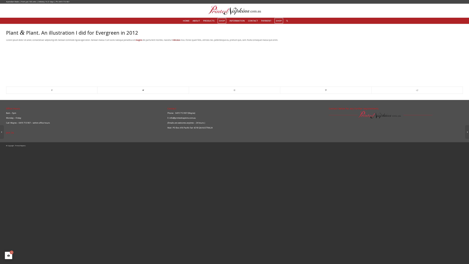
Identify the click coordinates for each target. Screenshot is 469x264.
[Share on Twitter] (143, 90)
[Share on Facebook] (52, 90)
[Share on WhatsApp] (234, 90)
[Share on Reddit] (417, 90)
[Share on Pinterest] (326, 90)
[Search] (286, 21)
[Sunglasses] (2, 132)
